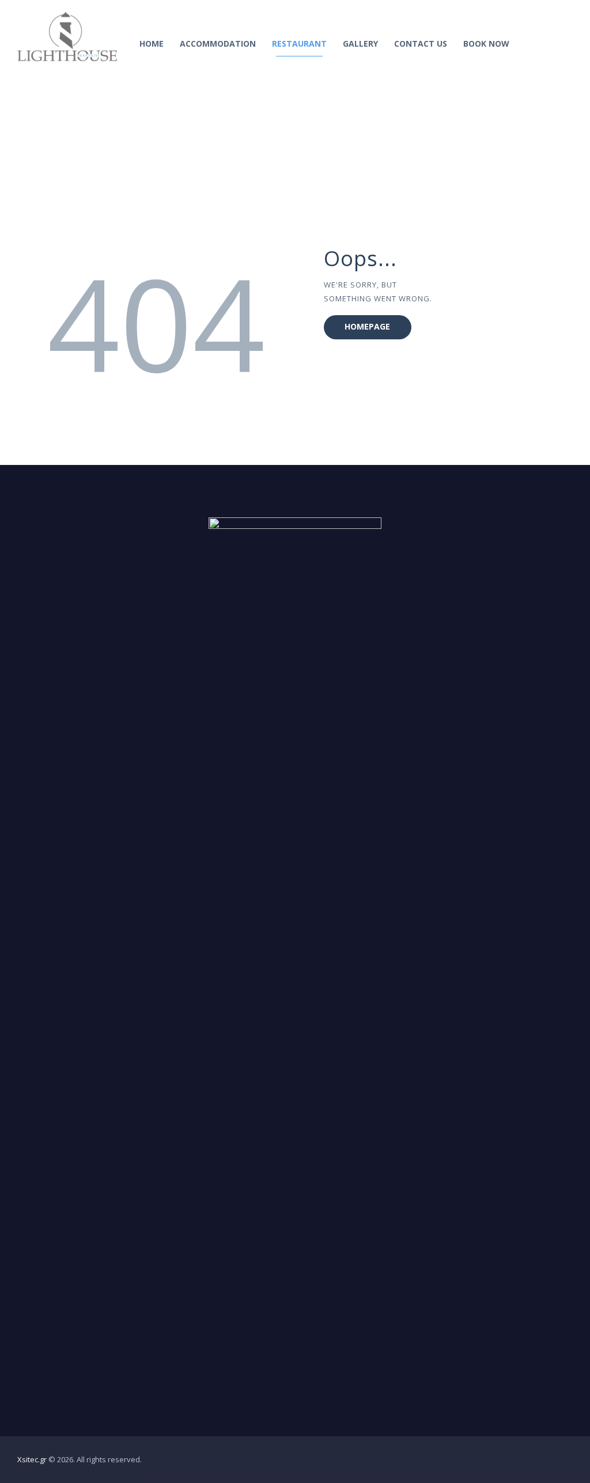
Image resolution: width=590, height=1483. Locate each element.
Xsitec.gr (32, 1459)
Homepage (367, 326)
